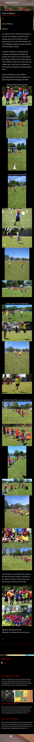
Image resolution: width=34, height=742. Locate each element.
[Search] (32, 3)
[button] (3, 19)
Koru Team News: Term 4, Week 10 (10, 676)
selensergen (20, 739)
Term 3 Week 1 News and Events (9, 719)
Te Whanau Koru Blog (11, 2)
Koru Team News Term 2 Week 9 (10, 703)
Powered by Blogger (18, 736)
